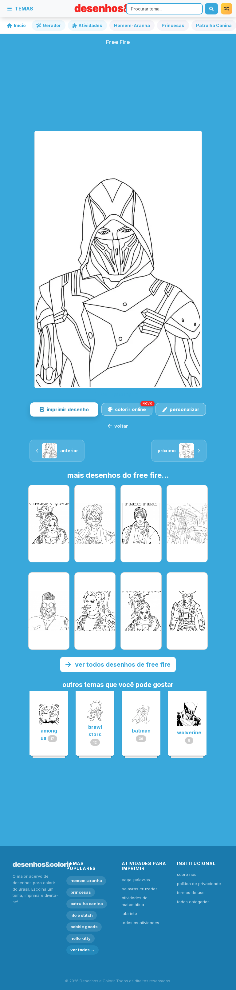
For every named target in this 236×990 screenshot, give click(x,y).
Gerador (52, 25)
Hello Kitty (80, 938)
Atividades (90, 25)
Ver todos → (82, 949)
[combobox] (164, 8)
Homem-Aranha (132, 25)
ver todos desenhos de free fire (122, 664)
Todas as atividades (140, 922)
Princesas (173, 25)
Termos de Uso (191, 892)
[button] (64, 409)
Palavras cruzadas (140, 888)
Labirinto (129, 913)
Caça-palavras (136, 879)
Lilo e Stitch (81, 915)
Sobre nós (186, 874)
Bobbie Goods (84, 926)
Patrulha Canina (86, 903)
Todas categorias (193, 901)
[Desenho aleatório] (226, 8)
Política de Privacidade (199, 883)
